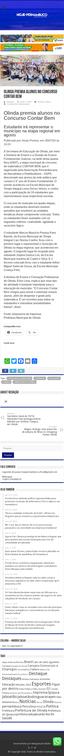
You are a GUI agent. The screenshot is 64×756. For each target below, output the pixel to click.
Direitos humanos (30, 679)
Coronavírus (23, 669)
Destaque (40, 378)
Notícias (27, 701)
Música (15, 702)
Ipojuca (53, 692)
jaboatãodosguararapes (36, 697)
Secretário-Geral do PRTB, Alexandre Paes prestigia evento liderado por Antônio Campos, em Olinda (24, 419)
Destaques (11, 678)
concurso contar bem (20, 378)
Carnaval (6, 666)
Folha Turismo (39, 689)
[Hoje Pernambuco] (32, 15)
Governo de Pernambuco (21, 693)
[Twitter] (35, 748)
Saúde (7, 718)
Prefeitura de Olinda (25, 382)
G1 (49, 689)
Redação (10, 102)
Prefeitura (8, 710)
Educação (54, 378)
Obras (39, 702)
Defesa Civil (44, 669)
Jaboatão (9, 696)
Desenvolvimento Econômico (15, 674)
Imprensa (40, 692)
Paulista (57, 702)
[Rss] (29, 748)
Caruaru (33, 665)
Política (48, 102)
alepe (4, 662)
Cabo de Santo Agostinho (46, 662)
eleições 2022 (23, 684)
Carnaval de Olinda (19, 666)
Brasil (28, 662)
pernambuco (12, 706)
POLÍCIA (41, 706)
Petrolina (29, 706)
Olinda (41, 102)
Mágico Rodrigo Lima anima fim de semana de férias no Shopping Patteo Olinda (39, 431)
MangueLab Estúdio (41, 743)
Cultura (34, 669)
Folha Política (25, 689)
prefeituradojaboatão (30, 714)
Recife (50, 714)
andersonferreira (16, 662)
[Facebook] (32, 748)
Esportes (41, 684)
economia (45, 679)
